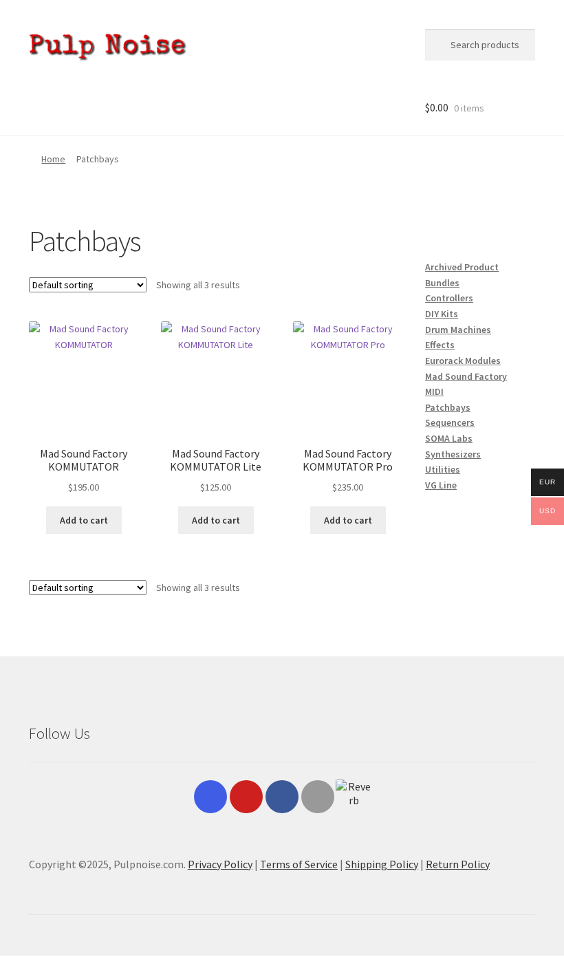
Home (53, 159)
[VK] (317, 796)
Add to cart (84, 520)
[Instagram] (210, 796)
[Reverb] (353, 797)
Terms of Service (299, 864)
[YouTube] (246, 796)
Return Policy (458, 864)
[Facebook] (282, 796)
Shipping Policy (381, 864)
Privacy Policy (220, 864)
